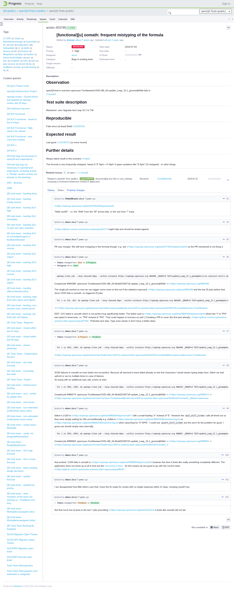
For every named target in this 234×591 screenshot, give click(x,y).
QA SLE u (12, 145)
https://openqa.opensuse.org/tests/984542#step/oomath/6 (175, 313)
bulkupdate (8, 48)
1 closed (82, 172)
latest (87, 158)
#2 (228, 198)
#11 (227, 479)
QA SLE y (11, 150)
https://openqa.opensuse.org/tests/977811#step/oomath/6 (158, 246)
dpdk (26, 48)
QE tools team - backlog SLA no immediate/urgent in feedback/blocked (21, 236)
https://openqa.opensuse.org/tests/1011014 (133, 510)
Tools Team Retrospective (20, 565)
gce (28, 57)
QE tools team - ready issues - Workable (22, 426)
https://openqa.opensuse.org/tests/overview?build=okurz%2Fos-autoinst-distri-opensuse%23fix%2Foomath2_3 (112, 444)
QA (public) (9, 11)
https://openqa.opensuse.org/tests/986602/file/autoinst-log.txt (87, 422)
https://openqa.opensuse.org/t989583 (190, 441)
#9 (228, 408)
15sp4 (17, 38)
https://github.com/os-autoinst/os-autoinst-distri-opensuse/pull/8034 (90, 469)
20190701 (65, 142)
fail (15, 51)
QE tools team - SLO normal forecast (21, 461)
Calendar (62, 19)
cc (19, 48)
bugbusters (23, 44)
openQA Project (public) (32, 11)
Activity (20, 19)
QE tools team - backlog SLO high (21, 264)
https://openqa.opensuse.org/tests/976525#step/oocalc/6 (85, 206)
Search (170, 12)
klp (30, 64)
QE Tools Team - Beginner (20, 322)
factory (6, 51)
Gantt (52, 19)
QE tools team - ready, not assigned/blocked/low (20, 435)
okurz (74, 55)
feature (24, 51)
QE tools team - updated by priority (21, 486)
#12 (227, 497)
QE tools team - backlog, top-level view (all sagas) (21, 315)
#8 (228, 365)
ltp (4, 70)
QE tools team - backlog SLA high (21, 209)
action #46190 (87, 179)
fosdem (30, 54)
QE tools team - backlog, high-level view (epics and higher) (22, 298)
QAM (9, 188)
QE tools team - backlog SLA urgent (21, 255)
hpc (5, 60)
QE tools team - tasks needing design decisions (22, 469)
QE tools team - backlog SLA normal (21, 247)
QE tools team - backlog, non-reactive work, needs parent (22, 307)
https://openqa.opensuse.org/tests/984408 (171, 289)
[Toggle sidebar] (1, 24)
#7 (228, 331)
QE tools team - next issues (21, 402)
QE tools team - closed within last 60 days (21, 338)
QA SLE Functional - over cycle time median (19, 138)
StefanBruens (71, 198)
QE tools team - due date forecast (19, 364)
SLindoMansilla (164, 179)
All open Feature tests (18, 86)
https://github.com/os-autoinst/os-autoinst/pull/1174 (82, 229)
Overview (8, 19)
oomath (52, 94)
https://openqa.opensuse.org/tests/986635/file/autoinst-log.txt (149, 419)
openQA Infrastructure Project (22, 91)
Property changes (76, 190)
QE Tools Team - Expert (19, 379)
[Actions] (228, 180)
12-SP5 (7, 38)
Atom (216, 527)
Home (13, 4)
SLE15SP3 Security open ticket (19, 558)
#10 (227, 455)
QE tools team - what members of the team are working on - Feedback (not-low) (21, 498)
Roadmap (32, 19)
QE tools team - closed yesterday (18, 347)
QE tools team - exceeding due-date (20, 372)
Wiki (73, 19)
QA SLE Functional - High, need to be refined (20, 129)
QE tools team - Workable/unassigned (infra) (21, 519)
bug (12, 44)
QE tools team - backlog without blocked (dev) (19, 290)
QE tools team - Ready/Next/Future (16, 443)
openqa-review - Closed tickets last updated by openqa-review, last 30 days (22, 99)
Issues (43, 19)
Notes (61, 190)
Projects (29, 3)
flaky (20, 54)
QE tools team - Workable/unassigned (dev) (21, 510)
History (51, 190)
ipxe (5, 64)
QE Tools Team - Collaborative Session (22, 355)
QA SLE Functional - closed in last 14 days (22, 121)
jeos (13, 64)
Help (39, 3)
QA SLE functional (16, 114)
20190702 (80, 126)
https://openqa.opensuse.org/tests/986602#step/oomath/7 (103, 415)
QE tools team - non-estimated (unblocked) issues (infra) (22, 418)
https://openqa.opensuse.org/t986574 (190, 394)
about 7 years (82, 40)
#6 (228, 257)
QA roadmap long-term (18, 108)
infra (25, 60)
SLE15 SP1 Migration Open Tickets (21, 541)
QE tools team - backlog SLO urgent (21, 281)
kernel (22, 64)
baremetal (31, 41)
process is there (115, 466)
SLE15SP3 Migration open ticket (20, 550)
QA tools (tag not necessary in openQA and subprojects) (22, 157)
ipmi (33, 60)
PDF (227, 527)
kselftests (8, 67)
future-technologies (13, 57)
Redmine (18, 586)
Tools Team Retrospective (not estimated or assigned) (22, 572)
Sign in (226, 3)
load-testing (30, 67)
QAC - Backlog (14, 182)
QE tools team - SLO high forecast (20, 452)
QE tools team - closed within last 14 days (21, 329)
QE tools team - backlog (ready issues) (19, 200)
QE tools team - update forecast (18, 478)
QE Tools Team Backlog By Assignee (20, 527)
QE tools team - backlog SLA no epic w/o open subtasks (21, 226)
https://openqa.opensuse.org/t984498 (190, 283)
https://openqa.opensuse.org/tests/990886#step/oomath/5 (123, 462)
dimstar (71, 40)
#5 (228, 239)
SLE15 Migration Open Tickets (22, 534)
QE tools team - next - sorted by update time (21, 395)
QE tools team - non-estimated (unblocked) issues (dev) (22, 409)
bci (4, 44)
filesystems (8, 54)
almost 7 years (111, 40)
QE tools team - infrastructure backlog (22, 386)
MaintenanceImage (13, 41)
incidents (15, 60)
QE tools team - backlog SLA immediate (21, 218)
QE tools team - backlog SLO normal (21, 272)
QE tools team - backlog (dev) (22, 193)
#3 (228, 222)
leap (18, 67)
